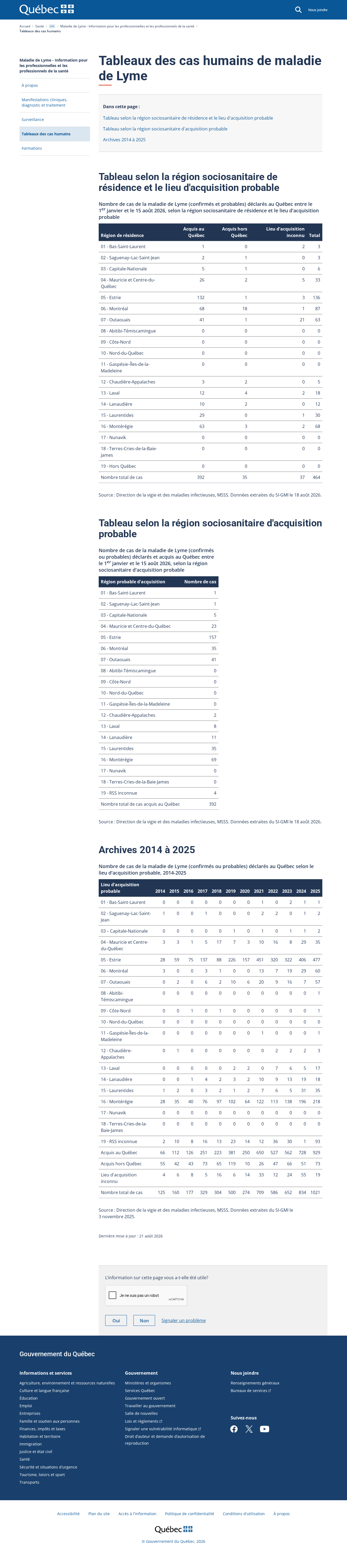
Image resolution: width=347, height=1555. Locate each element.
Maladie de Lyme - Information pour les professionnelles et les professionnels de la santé (127, 26)
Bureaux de (249, 1390)
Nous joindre (317, 10)
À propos (282, 1513)
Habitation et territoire (40, 1436)
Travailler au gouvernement (150, 1405)
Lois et (141, 1421)
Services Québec (140, 1390)
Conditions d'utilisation (244, 1513)
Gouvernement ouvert (145, 1398)
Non (147, 1321)
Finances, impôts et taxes (42, 1428)
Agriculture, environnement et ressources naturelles (67, 1383)
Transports (29, 1482)
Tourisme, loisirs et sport (42, 1474)
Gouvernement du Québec (57, 1354)
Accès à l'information (137, 1513)
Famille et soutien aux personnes (50, 1421)
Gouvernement (141, 1373)
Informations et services (46, 1373)
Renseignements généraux (255, 1383)
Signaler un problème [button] (184, 1320)
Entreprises (30, 1413)
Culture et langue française (44, 1390)
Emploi (26, 1405)
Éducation (29, 1398)
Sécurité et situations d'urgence (48, 1467)
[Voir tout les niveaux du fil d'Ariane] (52, 26)
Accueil (25, 26)
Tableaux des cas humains (54, 136)
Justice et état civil (36, 1451)
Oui (120, 1321)
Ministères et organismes (148, 1383)
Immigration (31, 1444)
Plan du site (99, 1513)
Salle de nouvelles (141, 1413)
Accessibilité (68, 1513)
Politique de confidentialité (189, 1513)
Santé (39, 26)
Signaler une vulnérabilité (161, 1428)
